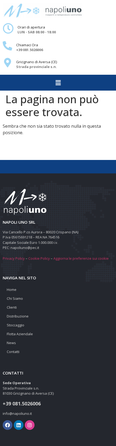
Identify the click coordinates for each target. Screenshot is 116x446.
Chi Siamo (15, 298)
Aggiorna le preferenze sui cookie (81, 258)
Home (11, 289)
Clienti (12, 307)
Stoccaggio (15, 325)
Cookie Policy (39, 258)
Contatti (13, 351)
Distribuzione (18, 316)
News (11, 342)
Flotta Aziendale (20, 333)
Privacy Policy (14, 258)
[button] (58, 82)
